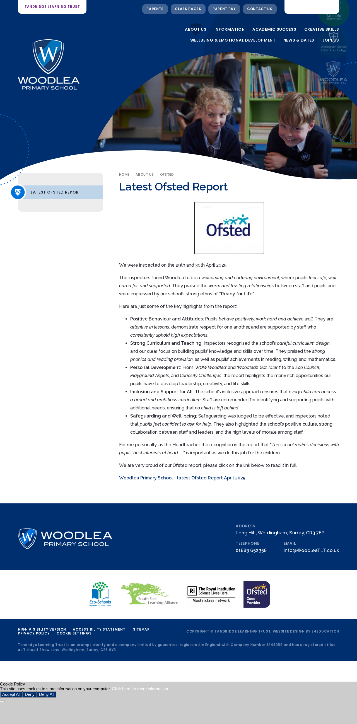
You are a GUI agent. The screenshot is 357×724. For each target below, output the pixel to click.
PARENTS (155, 8)
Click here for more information (140, 688)
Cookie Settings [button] (74, 633)
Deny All (46, 694)
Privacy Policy (34, 633)
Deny (30, 694)
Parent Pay (224, 8)
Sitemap (141, 629)
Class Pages (188, 8)
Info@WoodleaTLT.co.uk (311, 550)
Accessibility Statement (99, 629)
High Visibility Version (42, 629)
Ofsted (167, 174)
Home (124, 174)
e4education (325, 631)
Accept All (11, 694)
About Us (145, 174)
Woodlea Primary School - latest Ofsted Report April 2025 (182, 478)
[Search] (331, 6)
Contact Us (259, 8)
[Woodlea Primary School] (333, 74)
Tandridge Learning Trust (52, 6)
